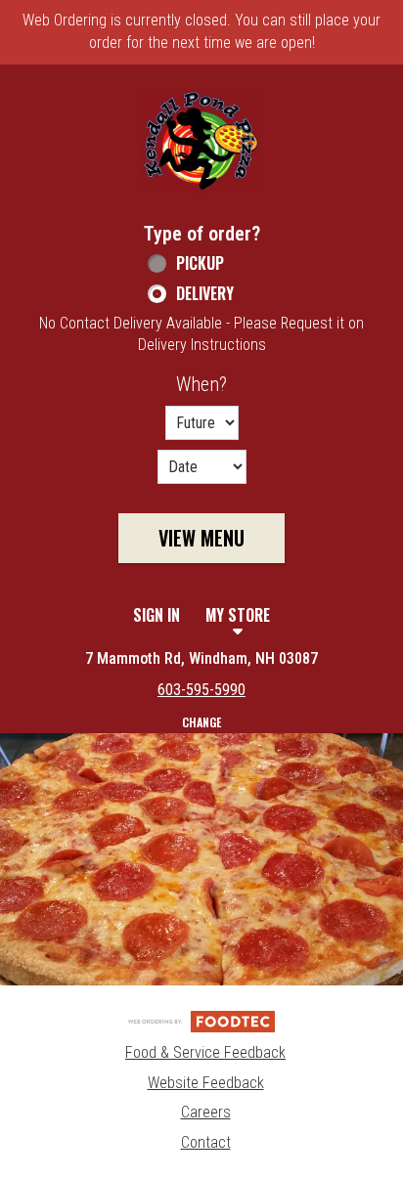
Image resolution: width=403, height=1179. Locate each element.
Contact (206, 1142)
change (201, 722)
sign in (156, 615)
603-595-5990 (201, 689)
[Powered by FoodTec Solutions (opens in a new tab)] (201, 1020)
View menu (201, 537)
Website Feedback (206, 1082)
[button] (201, 140)
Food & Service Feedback (205, 1052)
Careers (206, 1112)
